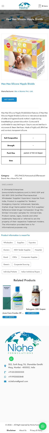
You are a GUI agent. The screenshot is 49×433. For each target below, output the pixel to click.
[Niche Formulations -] (24, 6)
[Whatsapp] (11, 358)
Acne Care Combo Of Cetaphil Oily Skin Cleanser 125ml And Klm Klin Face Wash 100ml (13, 313)
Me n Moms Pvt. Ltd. (23, 91)
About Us (22, 430)
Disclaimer (11, 430)
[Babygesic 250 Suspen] (35, 295)
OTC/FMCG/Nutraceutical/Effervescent (30, 175)
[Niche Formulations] (23, 342)
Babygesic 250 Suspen (35, 309)
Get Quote (9, 99)
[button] (42, 426)
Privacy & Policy (36, 430)
